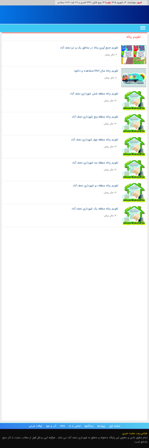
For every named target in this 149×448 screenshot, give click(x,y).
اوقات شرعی (35, 426)
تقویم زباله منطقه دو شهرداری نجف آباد (95, 185)
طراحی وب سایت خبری (134, 433)
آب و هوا (51, 426)
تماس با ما (75, 426)
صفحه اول (114, 426)
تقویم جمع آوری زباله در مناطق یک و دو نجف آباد (89, 48)
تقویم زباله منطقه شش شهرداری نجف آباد (94, 94)
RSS (62, 426)
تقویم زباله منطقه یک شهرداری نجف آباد (94, 209)
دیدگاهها (89, 426)
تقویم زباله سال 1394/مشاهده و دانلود (96, 71)
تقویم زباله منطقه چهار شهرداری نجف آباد (94, 140)
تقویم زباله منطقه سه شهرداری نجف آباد (95, 163)
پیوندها (101, 426)
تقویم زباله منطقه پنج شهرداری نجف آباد (95, 117)
